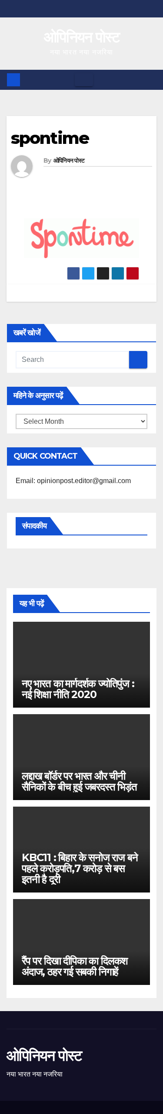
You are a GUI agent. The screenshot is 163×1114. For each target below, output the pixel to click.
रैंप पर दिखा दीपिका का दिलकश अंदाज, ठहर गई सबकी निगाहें (75, 966)
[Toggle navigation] (84, 79)
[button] (150, 79)
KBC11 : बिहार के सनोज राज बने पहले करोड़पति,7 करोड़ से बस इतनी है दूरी (79, 868)
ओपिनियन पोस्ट (81, 37)
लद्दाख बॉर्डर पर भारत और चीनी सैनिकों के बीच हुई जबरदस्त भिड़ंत (79, 781)
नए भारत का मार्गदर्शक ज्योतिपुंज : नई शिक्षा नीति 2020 (78, 689)
